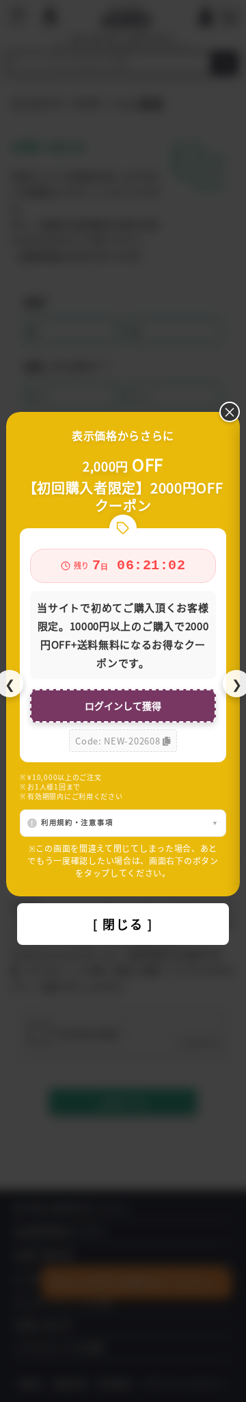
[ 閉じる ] (123, 924)
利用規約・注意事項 (77, 822)
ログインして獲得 (123, 705)
